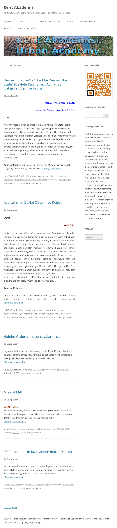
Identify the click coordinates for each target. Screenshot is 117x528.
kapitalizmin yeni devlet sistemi (50, 310)
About (70, 21)
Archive (7, 28)
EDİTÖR (15, 183)
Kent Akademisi (19, 7)
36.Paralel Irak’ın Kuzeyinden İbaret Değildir (38, 451)
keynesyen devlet (12, 313)
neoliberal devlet (29, 313)
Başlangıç (9, 21)
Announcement (87, 21)
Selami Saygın (10, 429)
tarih (43, 429)
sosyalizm (42, 179)
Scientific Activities (27, 28)
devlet (46, 176)
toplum (47, 484)
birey (40, 176)
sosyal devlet (52, 313)
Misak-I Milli (13, 392)
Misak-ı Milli (35, 429)
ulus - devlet (64, 313)
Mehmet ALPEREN (12, 369)
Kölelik (53, 176)
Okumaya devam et (52, 168)
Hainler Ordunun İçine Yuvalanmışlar (33, 336)
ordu (35, 369)
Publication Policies (50, 21)
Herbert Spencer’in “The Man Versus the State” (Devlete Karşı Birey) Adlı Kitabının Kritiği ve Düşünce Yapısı (36, 84)
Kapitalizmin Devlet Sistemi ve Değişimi (34, 202)
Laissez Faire (63, 176)
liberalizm (8, 179)
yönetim (7, 317)
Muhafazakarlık (21, 179)
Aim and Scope (27, 21)
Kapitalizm (30, 310)
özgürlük (33, 179)
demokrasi (31, 484)
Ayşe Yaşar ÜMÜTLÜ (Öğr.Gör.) (17, 176)
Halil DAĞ (8, 310)
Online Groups (35, 522)
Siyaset (41, 313)
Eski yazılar (10, 507)
